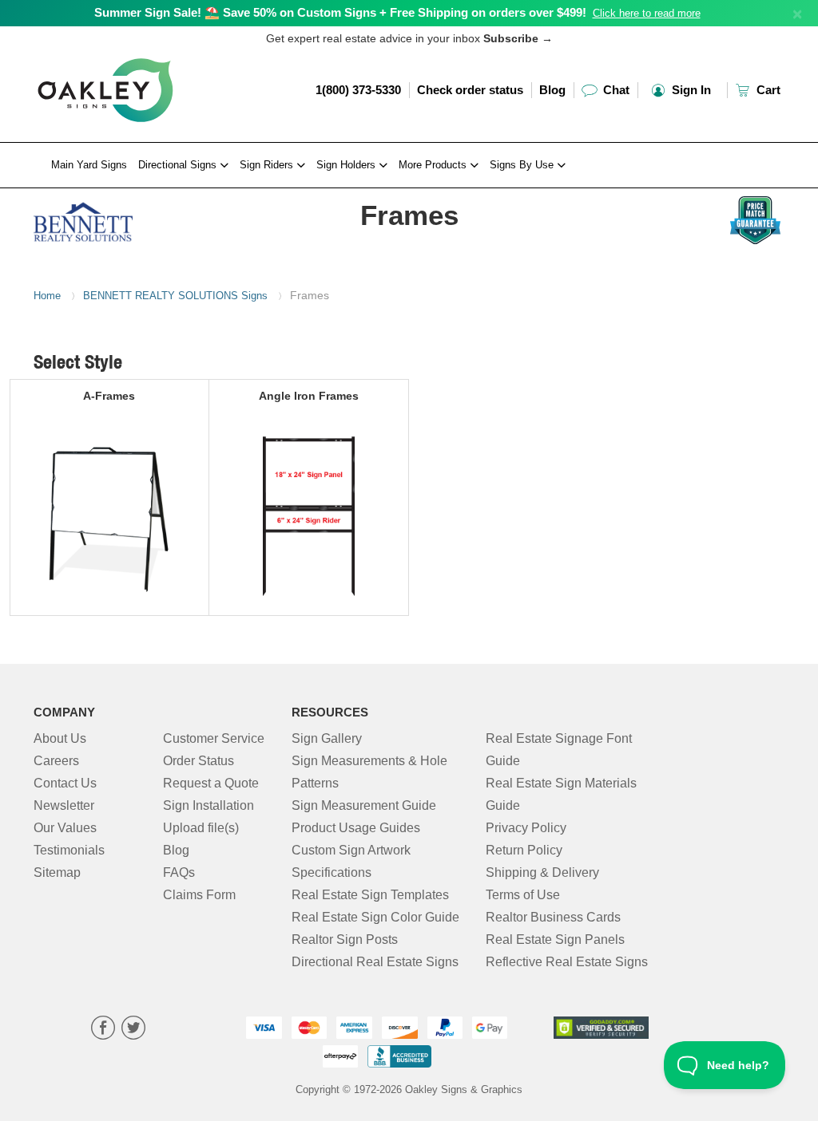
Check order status (470, 90)
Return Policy (524, 850)
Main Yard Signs (89, 165)
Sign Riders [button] (268, 165)
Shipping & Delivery (542, 872)
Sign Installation (208, 805)
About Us (60, 738)
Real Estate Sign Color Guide (375, 917)
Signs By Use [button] (523, 165)
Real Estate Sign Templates (370, 895)
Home (47, 296)
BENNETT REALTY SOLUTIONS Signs (175, 296)
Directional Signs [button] (179, 165)
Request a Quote (211, 783)
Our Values (65, 828)
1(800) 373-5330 (358, 90)
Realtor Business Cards (553, 917)
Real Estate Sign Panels (555, 939)
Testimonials (69, 850)
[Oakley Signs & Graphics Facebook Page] (103, 1029)
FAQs (179, 872)
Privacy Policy (526, 828)
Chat (614, 90)
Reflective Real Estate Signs (567, 962)
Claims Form (199, 895)
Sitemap (57, 872)
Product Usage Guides (356, 828)
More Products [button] (434, 165)
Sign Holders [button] (347, 165)
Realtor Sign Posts (345, 939)
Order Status (198, 761)
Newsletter (64, 805)
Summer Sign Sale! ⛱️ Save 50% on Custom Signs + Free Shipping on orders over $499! (340, 12)
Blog (552, 90)
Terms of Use (523, 895)
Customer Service (213, 738)
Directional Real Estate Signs (375, 962)
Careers (56, 761)
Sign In (690, 90)
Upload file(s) (201, 828)
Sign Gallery (327, 738)
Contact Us (65, 783)
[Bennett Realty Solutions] (119, 217)
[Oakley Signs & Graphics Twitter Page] (133, 1029)
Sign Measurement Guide (364, 805)
